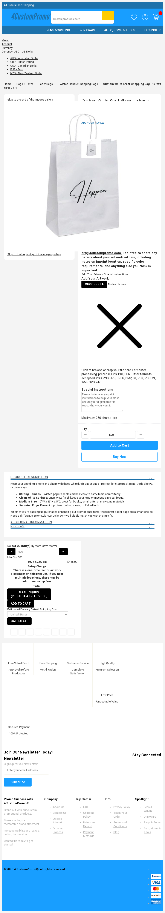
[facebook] (116, 762)
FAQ (85, 807)
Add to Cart (21, 603)
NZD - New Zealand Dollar (26, 73)
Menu (5, 40)
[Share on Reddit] (71, 632)
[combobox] (72, 19)
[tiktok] (157, 762)
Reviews (17, 526)
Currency (7, 48)
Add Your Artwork (92, 274)
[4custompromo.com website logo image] (31, 17)
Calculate (19, 621)
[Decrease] (85, 435)
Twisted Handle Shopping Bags (78, 84)
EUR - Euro (16, 69)
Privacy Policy (121, 807)
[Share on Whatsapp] (55, 632)
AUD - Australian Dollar (24, 58)
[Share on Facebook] (22, 632)
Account (7, 44)
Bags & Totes (25, 84)
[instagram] (149, 762)
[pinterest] (133, 762)
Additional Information (31, 522)
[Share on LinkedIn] (38, 632)
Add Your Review (92, 122)
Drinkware (150, 816)
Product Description (29, 477)
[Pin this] (46, 632)
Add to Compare (14, 632)
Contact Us (60, 812)
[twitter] (124, 762)
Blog (116, 832)
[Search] (108, 15)
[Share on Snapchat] (63, 632)
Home (7, 84)
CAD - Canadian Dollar (23, 65)
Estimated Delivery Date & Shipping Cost (32, 609)
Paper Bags (46, 84)
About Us (58, 807)
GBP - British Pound (22, 61)
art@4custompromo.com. (101, 253)
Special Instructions (116, 274)
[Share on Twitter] (30, 632)
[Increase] (140, 435)
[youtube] (141, 762)
